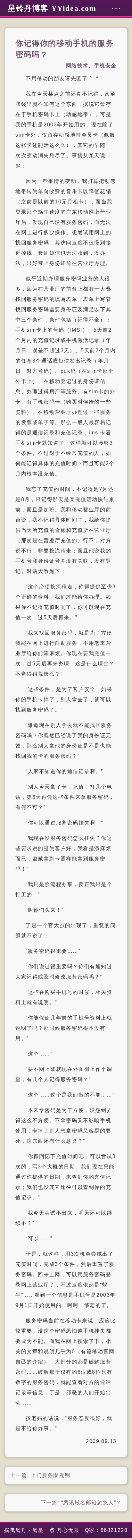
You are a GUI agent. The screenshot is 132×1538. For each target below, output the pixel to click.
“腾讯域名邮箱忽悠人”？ (91, 1502)
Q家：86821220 (106, 1530)
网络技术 (77, 65)
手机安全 (105, 65)
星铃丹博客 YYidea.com (52, 8)
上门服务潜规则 (50, 1475)
